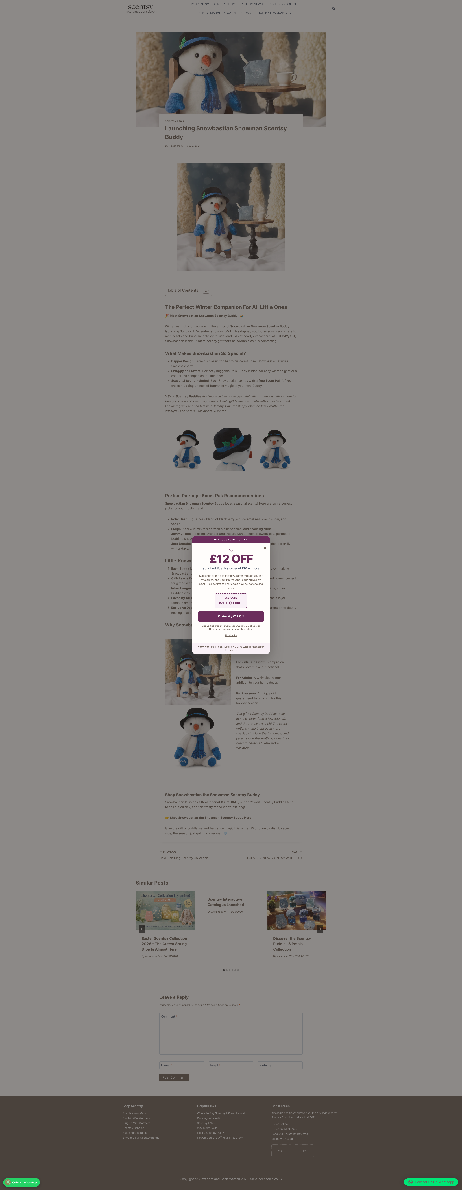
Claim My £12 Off (231, 616)
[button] (431, 1182)
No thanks (231, 635)
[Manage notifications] (8, 1182)
